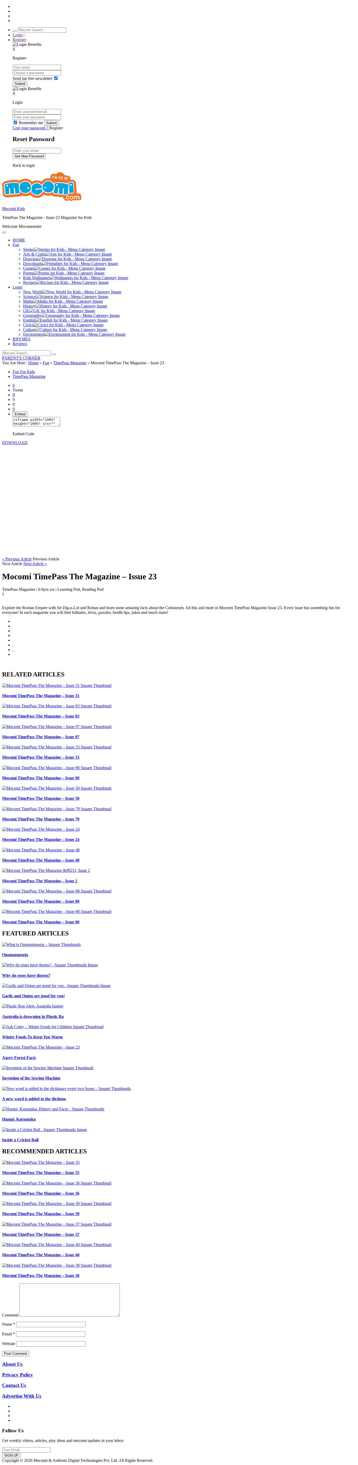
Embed (20, 414)
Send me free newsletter (33, 78)
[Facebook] (13, 626)
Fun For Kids (24, 372)
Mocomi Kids (13, 208)
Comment (10, 1315)
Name (8, 1324)
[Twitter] (13, 631)
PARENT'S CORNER (21, 358)
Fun (46, 363)
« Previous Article (17, 559)
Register (19, 39)
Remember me (31, 122)
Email (8, 1334)
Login (18, 35)
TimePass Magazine (69, 363)
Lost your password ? (31, 128)
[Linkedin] (13, 635)
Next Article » (35, 563)
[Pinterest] (13, 640)
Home (33, 363)
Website (8, 1343)
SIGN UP (11, 1455)
